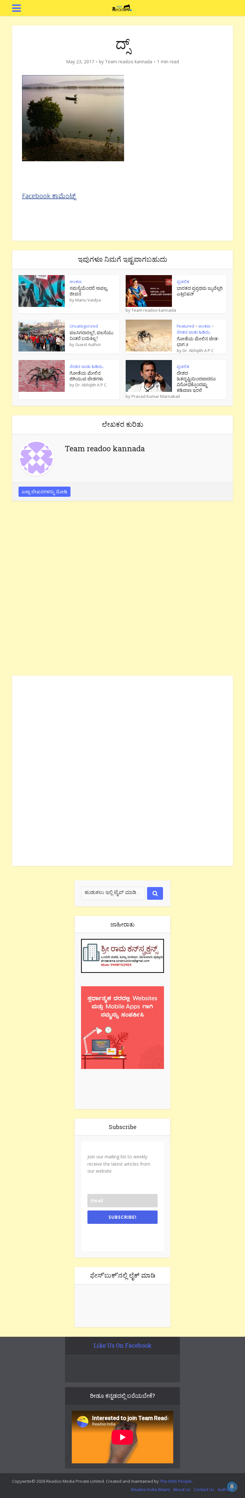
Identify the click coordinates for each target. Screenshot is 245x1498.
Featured (185, 326)
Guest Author (88, 344)
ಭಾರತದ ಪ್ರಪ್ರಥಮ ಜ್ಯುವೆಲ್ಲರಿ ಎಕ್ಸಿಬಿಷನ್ (200, 291)
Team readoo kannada (128, 62)
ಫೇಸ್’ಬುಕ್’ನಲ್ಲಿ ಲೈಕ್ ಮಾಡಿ (122, 1275)
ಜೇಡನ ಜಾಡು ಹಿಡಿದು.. (194, 332)
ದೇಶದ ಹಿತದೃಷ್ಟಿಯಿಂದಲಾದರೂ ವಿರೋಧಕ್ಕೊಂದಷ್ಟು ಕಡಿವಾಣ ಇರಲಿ (196, 381)
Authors (225, 1489)
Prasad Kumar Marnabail (155, 396)
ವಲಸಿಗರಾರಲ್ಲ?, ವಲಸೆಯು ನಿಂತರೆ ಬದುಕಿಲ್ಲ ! (92, 335)
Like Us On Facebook (122, 1345)
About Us (181, 1489)
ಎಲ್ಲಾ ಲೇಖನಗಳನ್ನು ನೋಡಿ (44, 492)
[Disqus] (122, 589)
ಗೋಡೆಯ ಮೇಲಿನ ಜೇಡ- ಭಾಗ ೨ (198, 341)
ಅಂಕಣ (76, 281)
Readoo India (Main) (150, 1489)
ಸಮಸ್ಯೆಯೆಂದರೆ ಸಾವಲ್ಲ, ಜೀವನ (89, 291)
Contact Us (204, 1489)
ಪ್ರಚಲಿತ (183, 281)
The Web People (176, 1481)
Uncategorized (84, 326)
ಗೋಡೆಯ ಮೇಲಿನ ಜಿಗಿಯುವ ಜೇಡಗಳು (86, 376)
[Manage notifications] (232, 1486)
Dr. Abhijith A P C (198, 350)
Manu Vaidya (88, 300)
